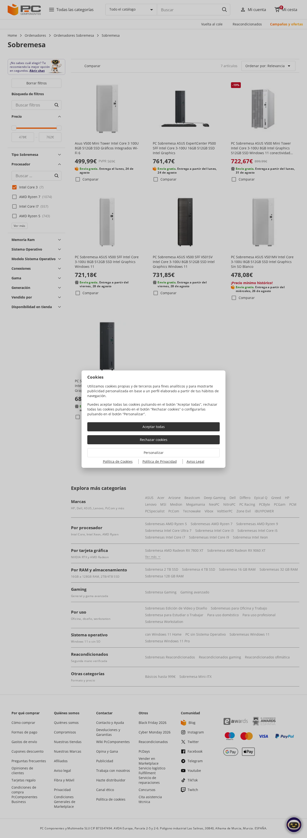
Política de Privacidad (159, 461)
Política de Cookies (118, 461)
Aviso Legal (195, 461)
